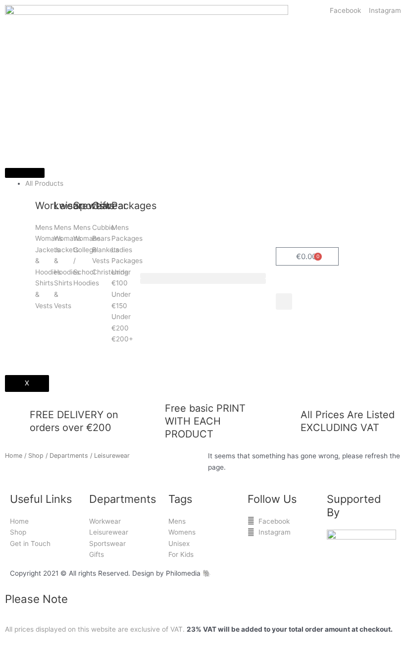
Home (13, 455)
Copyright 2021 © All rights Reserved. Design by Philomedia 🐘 (110, 573)
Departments (69, 455)
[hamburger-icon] (25, 173)
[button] (202, 275)
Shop (36, 455)
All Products (44, 183)
